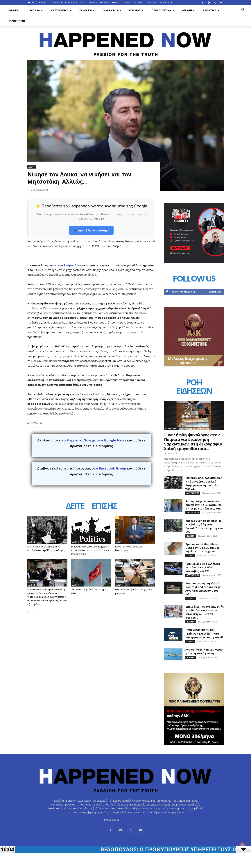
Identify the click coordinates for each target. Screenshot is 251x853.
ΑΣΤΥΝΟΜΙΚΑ (59, 10)
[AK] (194, 365)
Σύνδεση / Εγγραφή (99, 2)
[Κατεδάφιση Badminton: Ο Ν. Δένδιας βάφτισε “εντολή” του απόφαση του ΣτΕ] (173, 525)
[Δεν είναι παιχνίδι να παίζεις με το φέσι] (91, 573)
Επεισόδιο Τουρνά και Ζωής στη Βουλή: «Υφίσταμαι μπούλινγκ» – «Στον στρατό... (204, 612)
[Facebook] (202, 2)
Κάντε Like (215, 291)
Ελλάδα (115, 2)
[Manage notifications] (242, 845)
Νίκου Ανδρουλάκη (68, 265)
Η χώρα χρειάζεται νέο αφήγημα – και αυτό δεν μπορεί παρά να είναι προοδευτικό (90, 550)
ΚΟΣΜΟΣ (135, 10)
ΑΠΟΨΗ (187, 10)
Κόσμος (126, 2)
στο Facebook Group (109, 468)
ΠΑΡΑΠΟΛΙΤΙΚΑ (161, 10)
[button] (243, 10)
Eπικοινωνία (166, 2)
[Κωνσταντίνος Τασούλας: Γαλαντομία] (135, 530)
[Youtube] (221, 2)
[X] (215, 2)
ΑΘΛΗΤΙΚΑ (209, 10)
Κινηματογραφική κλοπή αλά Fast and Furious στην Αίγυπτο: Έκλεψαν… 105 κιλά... (203, 589)
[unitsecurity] (194, 261)
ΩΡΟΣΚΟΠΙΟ (17, 21)
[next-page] (35, 611)
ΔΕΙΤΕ (75, 506)
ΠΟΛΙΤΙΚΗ (85, 10)
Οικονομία (151, 2)
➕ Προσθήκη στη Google (91, 230)
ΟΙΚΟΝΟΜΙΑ (110, 10)
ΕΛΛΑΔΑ (35, 10)
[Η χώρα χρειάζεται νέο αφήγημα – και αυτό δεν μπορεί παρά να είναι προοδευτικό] (91, 530)
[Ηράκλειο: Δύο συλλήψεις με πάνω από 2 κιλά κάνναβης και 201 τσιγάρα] (173, 568)
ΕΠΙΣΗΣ (104, 506)
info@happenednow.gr (133, 820)
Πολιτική (138, 2)
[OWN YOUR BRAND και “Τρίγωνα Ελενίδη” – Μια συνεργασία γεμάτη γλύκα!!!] (173, 634)
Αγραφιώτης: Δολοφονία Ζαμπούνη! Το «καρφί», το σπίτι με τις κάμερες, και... (203, 504)
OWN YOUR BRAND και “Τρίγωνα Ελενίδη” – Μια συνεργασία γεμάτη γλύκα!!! (204, 633)
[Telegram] (208, 2)
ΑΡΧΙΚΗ (14, 10)
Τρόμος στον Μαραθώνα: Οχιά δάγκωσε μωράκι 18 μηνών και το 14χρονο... (202, 547)
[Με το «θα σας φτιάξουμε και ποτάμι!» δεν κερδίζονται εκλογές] (47, 530)
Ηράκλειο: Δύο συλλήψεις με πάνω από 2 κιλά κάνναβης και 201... (202, 567)
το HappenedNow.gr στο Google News (94, 440)
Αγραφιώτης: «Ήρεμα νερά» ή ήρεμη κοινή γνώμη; (204, 651)
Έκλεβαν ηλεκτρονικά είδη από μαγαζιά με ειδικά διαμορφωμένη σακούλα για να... (203, 483)
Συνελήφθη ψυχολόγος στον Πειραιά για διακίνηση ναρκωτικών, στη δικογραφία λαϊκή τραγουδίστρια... (193, 441)
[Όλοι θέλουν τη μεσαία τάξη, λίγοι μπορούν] (135, 573)
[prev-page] (29, 611)
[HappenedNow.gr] (125, 42)
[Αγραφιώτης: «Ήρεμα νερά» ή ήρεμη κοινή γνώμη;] (173, 654)
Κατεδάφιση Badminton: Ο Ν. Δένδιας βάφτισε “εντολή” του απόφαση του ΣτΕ (204, 526)
